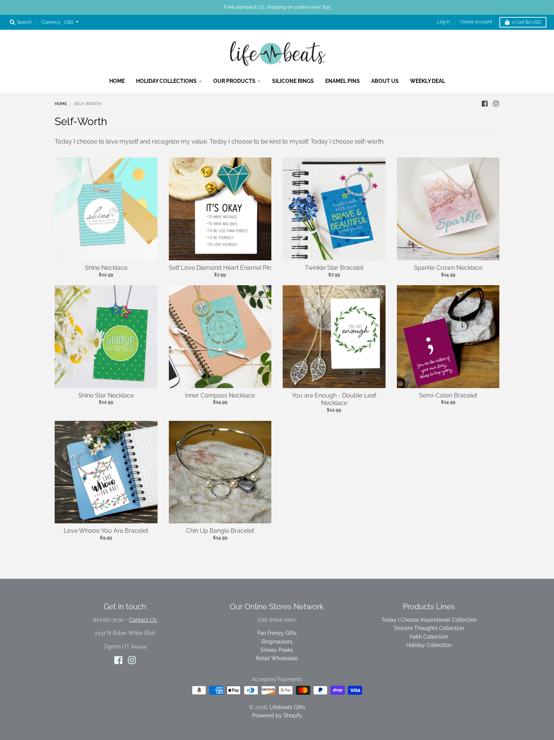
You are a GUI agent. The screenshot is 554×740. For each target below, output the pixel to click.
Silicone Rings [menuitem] (293, 81)
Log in (443, 21)
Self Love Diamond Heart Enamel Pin (220, 267)
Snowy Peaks (276, 650)
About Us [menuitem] (385, 81)
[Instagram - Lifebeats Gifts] (496, 103)
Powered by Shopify (277, 715)
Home (61, 103)
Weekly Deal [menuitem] (427, 81)
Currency (51, 22)
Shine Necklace (106, 267)
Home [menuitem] (117, 81)
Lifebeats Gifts (287, 707)
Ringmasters (277, 642)
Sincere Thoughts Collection (429, 628)
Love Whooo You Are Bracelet (106, 530)
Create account (476, 21)
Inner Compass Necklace (220, 395)
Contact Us (143, 620)
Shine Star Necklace (106, 395)
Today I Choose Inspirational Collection (429, 620)
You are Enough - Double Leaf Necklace (334, 399)
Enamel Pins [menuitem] (342, 81)
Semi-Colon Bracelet (448, 395)
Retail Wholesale (277, 658)
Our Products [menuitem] (234, 81)
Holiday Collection (428, 645)
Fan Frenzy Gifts (277, 633)
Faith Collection (429, 637)
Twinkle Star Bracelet (334, 267)
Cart (526, 22)
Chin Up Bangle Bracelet (220, 530)
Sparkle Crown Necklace (448, 267)
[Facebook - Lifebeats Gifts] (484, 103)
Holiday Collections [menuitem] (166, 81)
